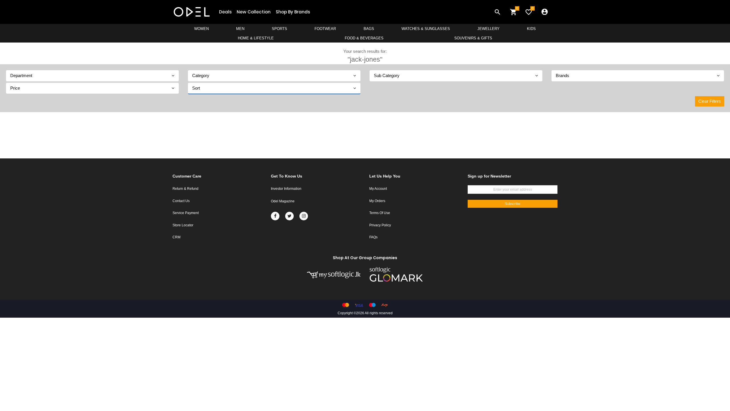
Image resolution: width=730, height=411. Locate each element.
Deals (225, 12)
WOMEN (201, 29)
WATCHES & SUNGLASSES (426, 29)
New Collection (254, 12)
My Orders (377, 201)
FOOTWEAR (325, 29)
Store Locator (183, 225)
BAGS (369, 29)
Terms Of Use (379, 213)
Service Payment (186, 213)
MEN (240, 29)
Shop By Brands (293, 12)
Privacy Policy (380, 225)
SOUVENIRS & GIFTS (473, 38)
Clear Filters (709, 101)
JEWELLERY (488, 29)
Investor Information (286, 189)
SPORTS (279, 29)
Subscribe (512, 204)
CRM (177, 237)
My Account (378, 189)
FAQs (373, 237)
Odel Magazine (283, 201)
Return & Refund (185, 189)
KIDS (531, 29)
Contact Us (181, 201)
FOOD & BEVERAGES (364, 38)
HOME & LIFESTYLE (256, 38)
